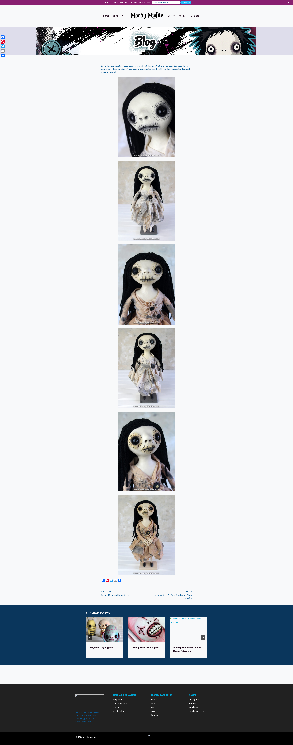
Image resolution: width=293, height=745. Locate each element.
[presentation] (104, 629)
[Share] (2, 55)
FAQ (153, 711)
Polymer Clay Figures (102, 647)
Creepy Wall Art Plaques (145, 647)
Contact (195, 16)
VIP (123, 16)
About (116, 707)
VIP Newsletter (120, 703)
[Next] (203, 637)
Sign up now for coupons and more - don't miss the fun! (126, 2)
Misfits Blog (118, 711)
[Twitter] (2, 46)
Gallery (171, 16)
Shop (115, 16)
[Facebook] (2, 37)
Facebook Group (196, 711)
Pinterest (193, 703)
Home (106, 16)
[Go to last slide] (90, 637)
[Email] (2, 51)
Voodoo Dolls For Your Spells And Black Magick (173, 594)
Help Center (118, 699)
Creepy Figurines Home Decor (115, 593)
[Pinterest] (2, 41)
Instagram (194, 699)
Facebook (193, 707)
